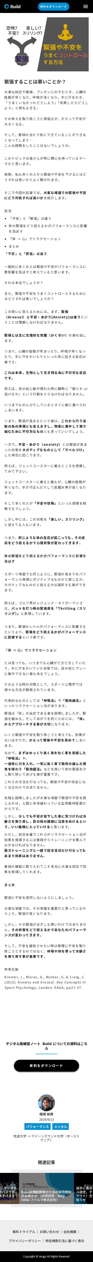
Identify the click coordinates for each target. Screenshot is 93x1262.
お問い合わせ (49, 1231)
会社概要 (69, 1231)
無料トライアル (24, 1231)
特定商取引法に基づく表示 (64, 1240)
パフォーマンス (37, 1126)
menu (86, 6)
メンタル (60, 1126)
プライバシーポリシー (25, 1240)
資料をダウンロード (53, 6)
